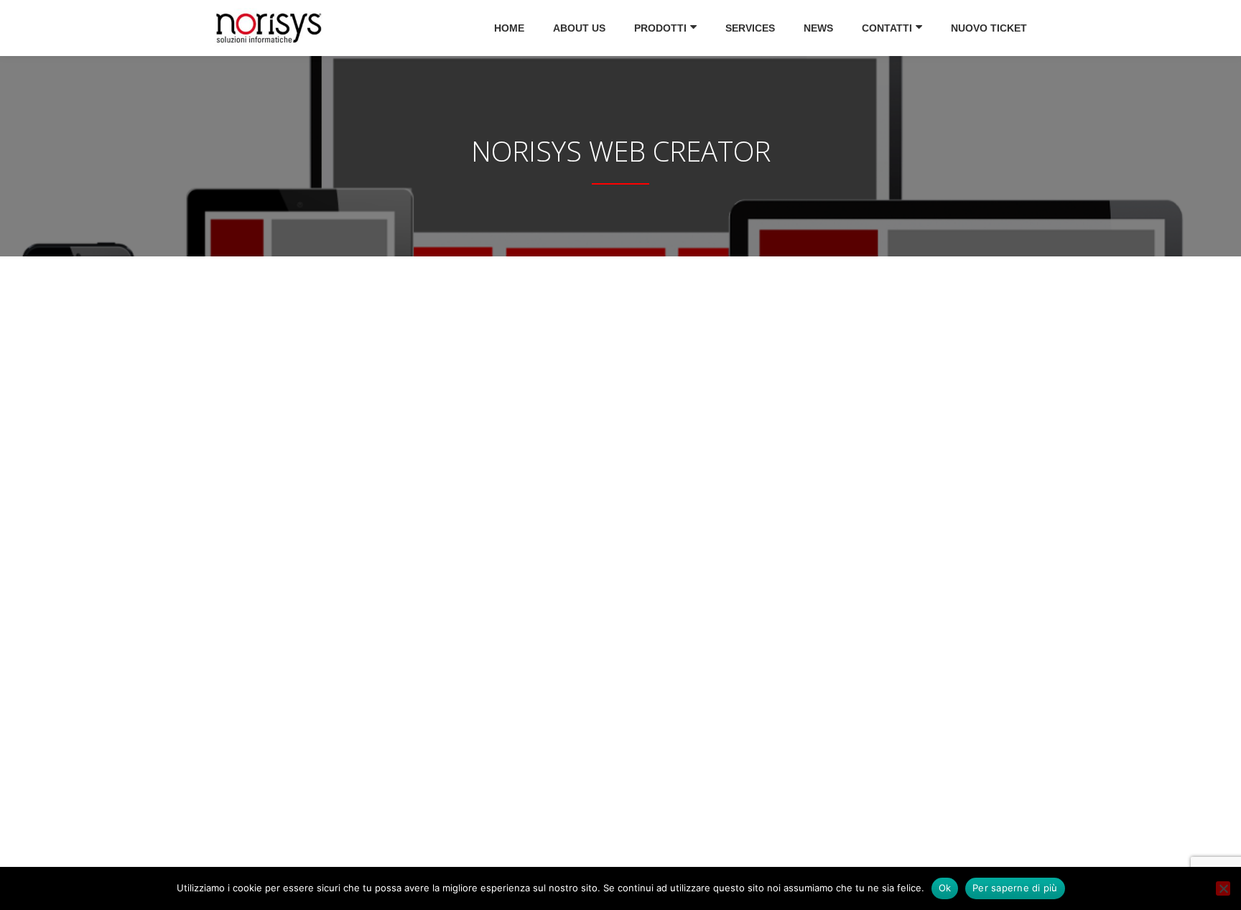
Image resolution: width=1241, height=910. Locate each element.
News (818, 28)
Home (509, 28)
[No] (1223, 888)
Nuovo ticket (989, 28)
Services (750, 28)
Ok (945, 887)
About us (579, 28)
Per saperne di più (1015, 887)
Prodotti (660, 28)
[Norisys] (271, 28)
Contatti (887, 28)
